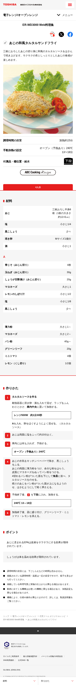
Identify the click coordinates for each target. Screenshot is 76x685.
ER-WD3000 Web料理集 (13, 619)
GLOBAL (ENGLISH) (11, 670)
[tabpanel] (38, 283)
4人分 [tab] (38, 187)
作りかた (45, 681)
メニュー (67, 15)
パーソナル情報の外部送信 (52, 656)
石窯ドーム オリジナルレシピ (52, 616)
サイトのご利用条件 (11, 656)
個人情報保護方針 (30, 656)
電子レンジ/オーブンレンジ (24, 616)
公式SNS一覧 (23, 660)
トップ (6, 616)
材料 (5, 681)
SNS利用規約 (8, 660)
